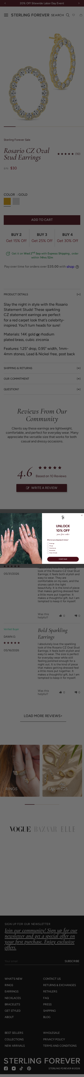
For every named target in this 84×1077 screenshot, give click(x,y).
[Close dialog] (82, 515)
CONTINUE (63, 559)
